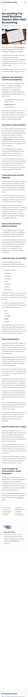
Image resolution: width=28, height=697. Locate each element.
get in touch (14, 540)
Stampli (6, 319)
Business (4, 9)
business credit (8, 104)
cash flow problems (19, 47)
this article (20, 497)
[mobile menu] (24, 2)
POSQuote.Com (7, 139)
